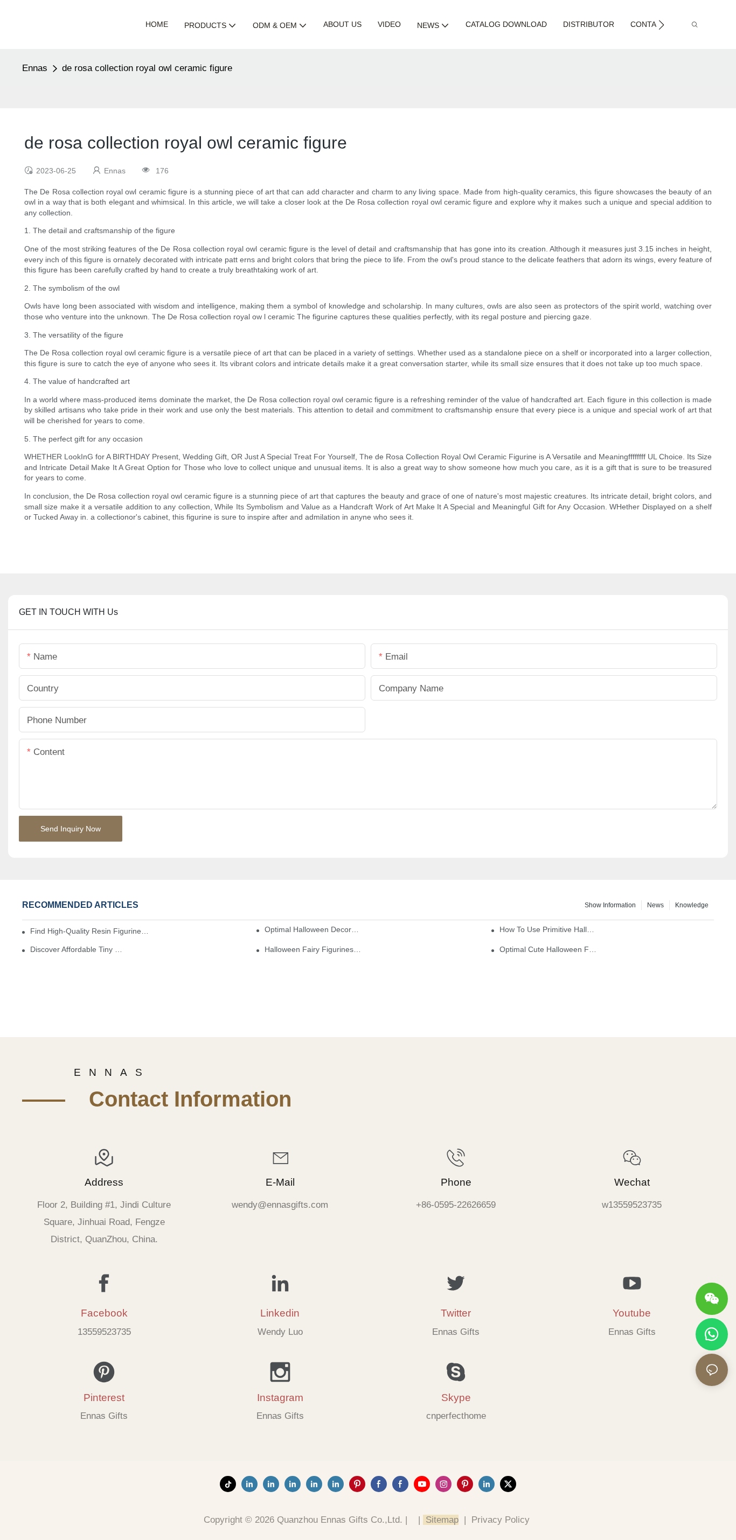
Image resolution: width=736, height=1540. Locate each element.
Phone (456, 1182)
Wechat (632, 1182)
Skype (456, 1397)
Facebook (104, 1313)
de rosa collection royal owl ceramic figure (147, 68)
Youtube (632, 1313)
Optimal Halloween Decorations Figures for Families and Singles (313, 929)
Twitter (456, 1313)
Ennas (34, 68)
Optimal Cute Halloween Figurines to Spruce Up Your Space (548, 949)
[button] (661, 25)
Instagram (280, 1397)
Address (104, 1182)
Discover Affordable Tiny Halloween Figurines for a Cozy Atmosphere (79, 949)
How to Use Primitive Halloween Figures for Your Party (548, 929)
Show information (610, 905)
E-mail (280, 1182)
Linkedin (280, 1313)
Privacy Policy (500, 1520)
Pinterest (104, 1397)
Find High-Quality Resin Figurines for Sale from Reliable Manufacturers (90, 931)
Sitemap (441, 1520)
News (655, 905)
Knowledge (692, 905)
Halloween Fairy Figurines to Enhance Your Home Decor (313, 949)
